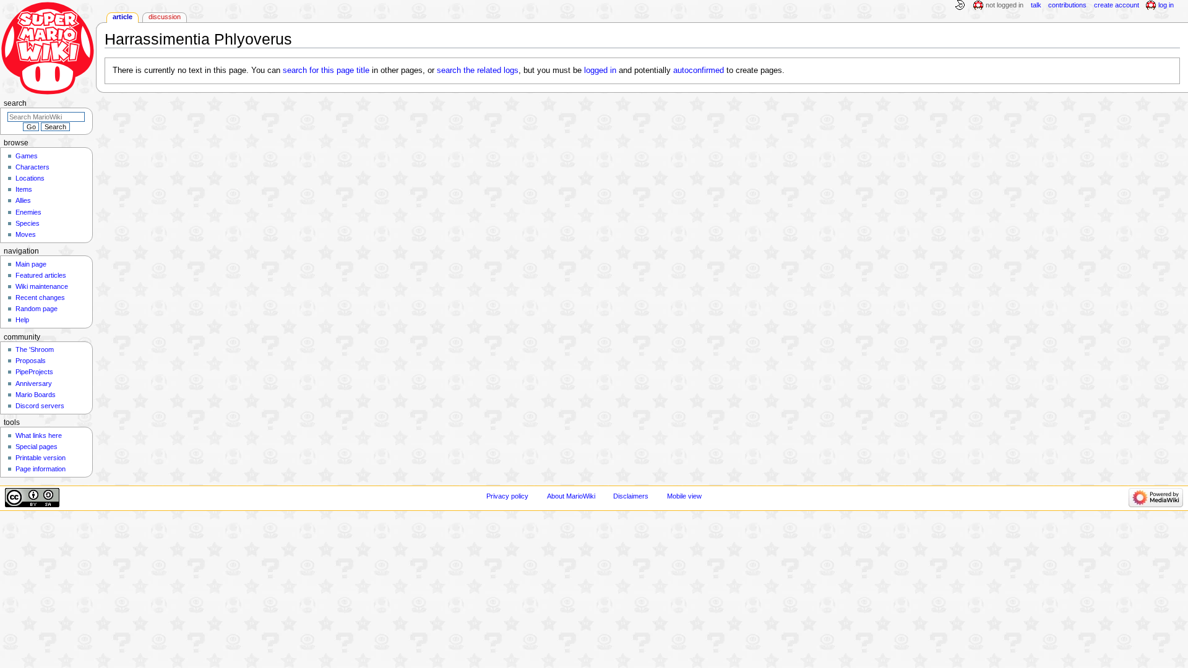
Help (22, 319)
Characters (32, 167)
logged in (600, 70)
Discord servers (39, 405)
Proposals (30, 360)
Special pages (36, 446)
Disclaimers (630, 496)
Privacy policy (507, 496)
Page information (40, 469)
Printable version (40, 457)
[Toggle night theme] (960, 5)
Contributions (1067, 5)
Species (27, 223)
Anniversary (33, 383)
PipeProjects (34, 371)
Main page (30, 264)
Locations (30, 178)
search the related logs (478, 70)
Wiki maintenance (41, 286)
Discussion (164, 16)
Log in (1166, 5)
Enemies (28, 212)
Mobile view (684, 496)
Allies (23, 200)
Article (122, 16)
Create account (1116, 5)
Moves (25, 234)
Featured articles (40, 275)
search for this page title (326, 70)
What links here (38, 435)
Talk (1036, 5)
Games (26, 156)
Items (23, 189)
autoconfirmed (698, 70)
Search (15, 103)
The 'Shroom (34, 349)
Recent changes (40, 297)
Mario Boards (35, 394)
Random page (36, 308)
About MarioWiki (571, 496)
